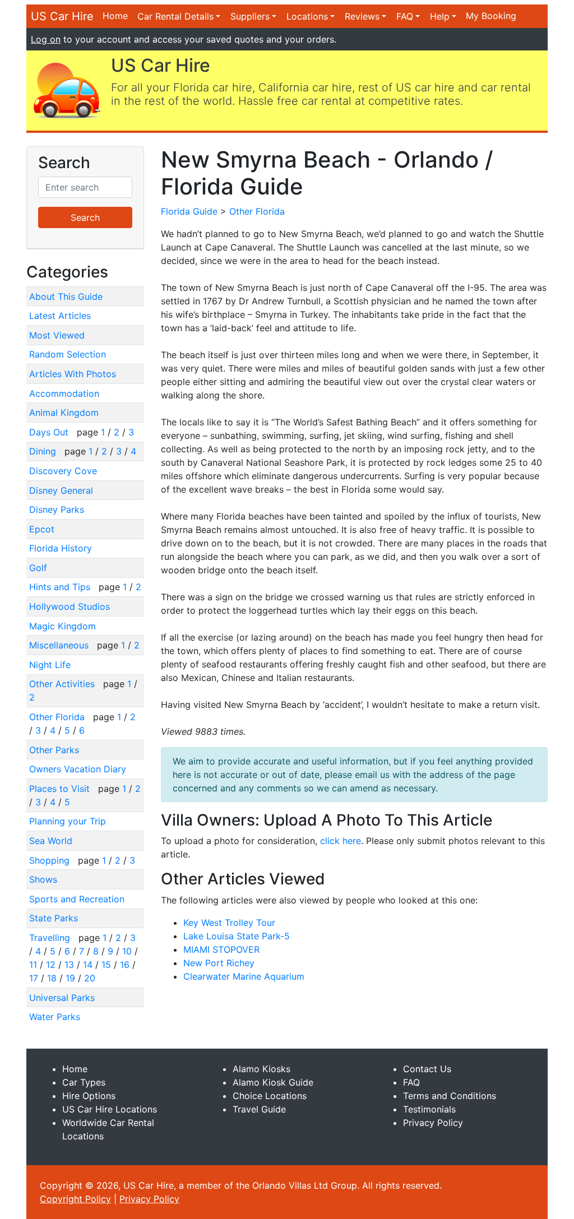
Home (115, 15)
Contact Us (427, 1068)
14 (87, 964)
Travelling (51, 937)
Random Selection (67, 354)
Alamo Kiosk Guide (273, 1082)
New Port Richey (218, 962)
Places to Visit (60, 788)
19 (70, 978)
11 (33, 964)
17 (33, 978)
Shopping (50, 860)
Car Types (83, 1082)
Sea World (50, 840)
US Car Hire (62, 16)
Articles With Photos (72, 373)
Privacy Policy (433, 1122)
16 (124, 964)
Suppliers (250, 16)
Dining (44, 451)
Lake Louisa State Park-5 (236, 936)
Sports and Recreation (76, 899)
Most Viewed (57, 335)
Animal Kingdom (64, 412)
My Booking (491, 15)
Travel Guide (259, 1109)
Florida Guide (189, 211)
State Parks (53, 918)
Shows (43, 879)
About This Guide (66, 296)
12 (50, 964)
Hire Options (88, 1095)
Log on (46, 39)
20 (89, 978)
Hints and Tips (61, 586)
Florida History (60, 548)
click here (340, 840)
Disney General (61, 490)
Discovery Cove (63, 470)
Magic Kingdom (62, 626)
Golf (38, 567)
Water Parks (54, 1016)
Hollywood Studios (69, 606)
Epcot (41, 529)
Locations (307, 16)
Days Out (50, 432)
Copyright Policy (75, 1198)
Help (440, 16)
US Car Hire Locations (109, 1109)
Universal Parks (62, 997)
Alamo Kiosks (261, 1068)
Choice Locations (270, 1095)
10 (127, 951)
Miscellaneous (60, 645)
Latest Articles (60, 315)
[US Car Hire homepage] (66, 89)
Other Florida (58, 716)
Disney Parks (56, 509)
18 (52, 978)
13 (69, 964)
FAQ (404, 16)
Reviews (362, 16)
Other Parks (54, 749)
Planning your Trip (67, 821)
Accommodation (64, 393)
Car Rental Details (175, 16)
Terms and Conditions (449, 1095)
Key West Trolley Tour (229, 922)
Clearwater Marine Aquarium (243, 976)
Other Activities (63, 683)
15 (106, 964)
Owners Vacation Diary (77, 769)
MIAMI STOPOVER (221, 949)
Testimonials (429, 1109)
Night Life (50, 664)
